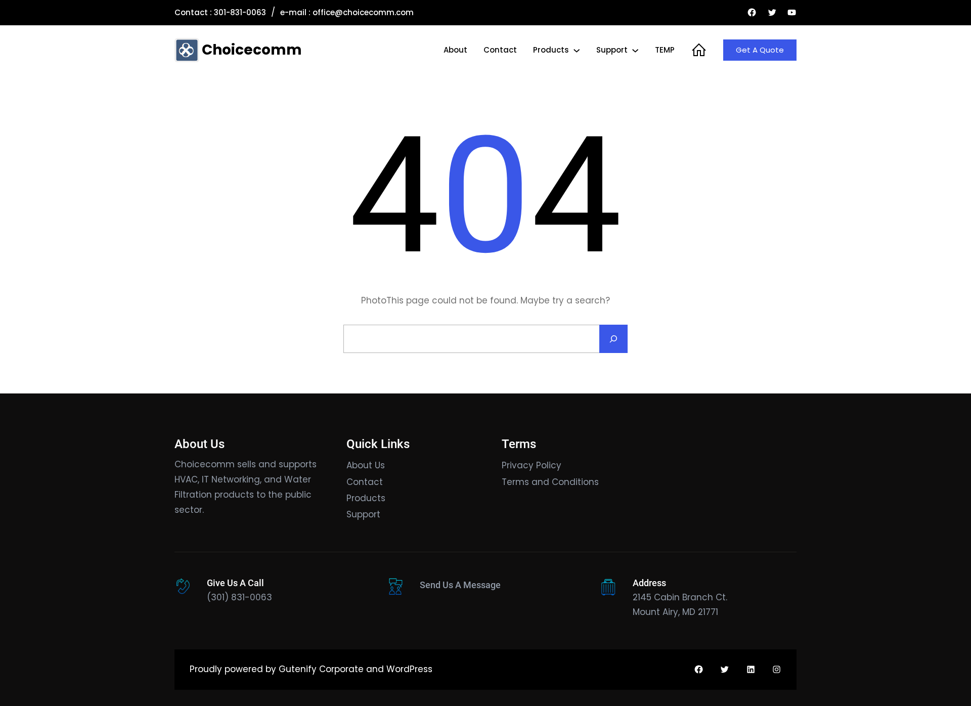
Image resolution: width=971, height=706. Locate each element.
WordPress (409, 669)
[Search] (613, 339)
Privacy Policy (531, 465)
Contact (500, 50)
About (455, 50)
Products (551, 50)
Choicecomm (252, 50)
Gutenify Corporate (321, 669)
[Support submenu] (635, 50)
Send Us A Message (460, 585)
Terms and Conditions (550, 482)
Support (612, 50)
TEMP (665, 50)
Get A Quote (760, 50)
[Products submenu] (576, 50)
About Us (365, 465)
